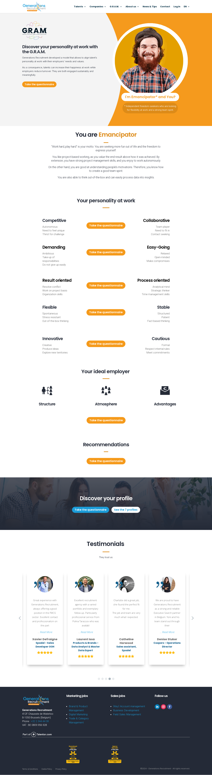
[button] (99, 679)
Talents (78, 6)
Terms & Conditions (30, 769)
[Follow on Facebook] (169, 706)
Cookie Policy (46, 769)
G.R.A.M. (114, 6)
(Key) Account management (129, 706)
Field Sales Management (127, 714)
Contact (165, 6)
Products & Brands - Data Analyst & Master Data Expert (86, 646)
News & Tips (150, 6)
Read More (46, 632)
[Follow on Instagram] (163, 706)
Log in (177, 6)
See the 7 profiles (126, 510)
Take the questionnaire (39, 84)
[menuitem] (187, 9)
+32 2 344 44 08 (40, 721)
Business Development (126, 710)
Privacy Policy (61, 769)
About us (131, 6)
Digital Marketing (78, 714)
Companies (96, 6)
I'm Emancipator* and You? (150, 96)
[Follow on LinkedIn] (157, 706)
